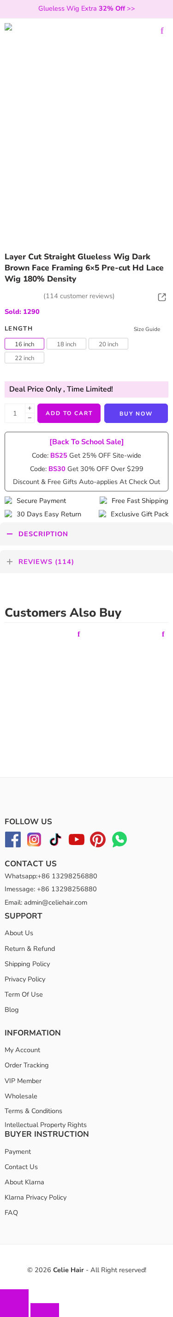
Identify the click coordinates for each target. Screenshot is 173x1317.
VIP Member (23, 1080)
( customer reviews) (79, 295)
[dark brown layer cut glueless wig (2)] (86, 105)
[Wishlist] (162, 30)
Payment (18, 1151)
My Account (22, 1049)
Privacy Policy (25, 979)
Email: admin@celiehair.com (46, 902)
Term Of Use (24, 994)
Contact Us (21, 1166)
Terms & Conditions (33, 1110)
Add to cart (69, 413)
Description (43, 534)
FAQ (11, 1212)
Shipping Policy (27, 963)
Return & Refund (30, 948)
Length (19, 329)
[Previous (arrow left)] (14, 1310)
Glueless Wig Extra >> (86, 8)
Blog (12, 1009)
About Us (19, 932)
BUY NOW (136, 413)
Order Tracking (27, 1065)
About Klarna (24, 1182)
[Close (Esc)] (14, 1296)
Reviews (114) (46, 561)
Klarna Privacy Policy (35, 1197)
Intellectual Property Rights (46, 1124)
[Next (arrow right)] (44, 1310)
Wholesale (21, 1096)
